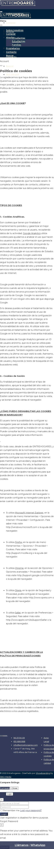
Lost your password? (31, 810)
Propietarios (13, 48)
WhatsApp (37, 845)
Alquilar (10, 37)
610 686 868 (19, 741)
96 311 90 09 (19, 738)
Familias (16, 44)
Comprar (11, 22)
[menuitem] (12, 74)
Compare (5, 788)
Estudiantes (18, 38)
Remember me (11, 810)
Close (14, 788)
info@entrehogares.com (26, 745)
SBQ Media (5, 777)
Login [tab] (9, 794)
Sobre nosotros (14, 30)
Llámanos (21, 845)
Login (4, 814)
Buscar (10, 66)
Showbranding (43, 773)
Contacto (11, 52)
